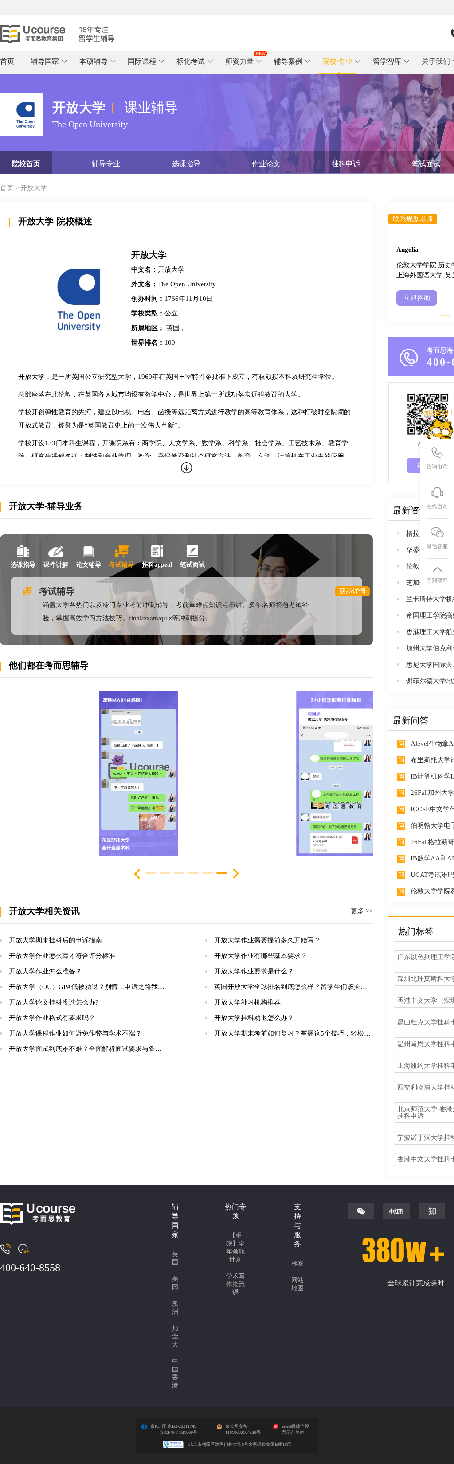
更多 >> (362, 911)
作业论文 (266, 163)
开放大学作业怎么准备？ (45, 971)
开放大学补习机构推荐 (247, 1002)
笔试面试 (426, 163)
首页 (7, 61)
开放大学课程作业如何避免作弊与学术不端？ (75, 1033)
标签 (297, 1263)
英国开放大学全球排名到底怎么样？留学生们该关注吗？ (297, 986)
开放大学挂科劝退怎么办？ (254, 1017)
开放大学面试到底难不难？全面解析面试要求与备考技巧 (92, 1048)
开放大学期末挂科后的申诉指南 (55, 940)
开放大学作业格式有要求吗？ (52, 1017)
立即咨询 (416, 297)
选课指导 (186, 163)
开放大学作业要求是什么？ (254, 971)
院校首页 (26, 163)
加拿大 (175, 1336)
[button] (236, 874)
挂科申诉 (346, 163)
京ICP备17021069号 (178, 1432)
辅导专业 (106, 163)
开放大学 (33, 187)
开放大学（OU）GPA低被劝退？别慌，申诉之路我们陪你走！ (100, 986)
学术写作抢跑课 (235, 1284)
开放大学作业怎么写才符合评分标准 (62, 955)
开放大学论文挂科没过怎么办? (53, 1002)
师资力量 (239, 61)
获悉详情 (352, 591)
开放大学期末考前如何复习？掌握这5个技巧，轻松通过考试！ (305, 1033)
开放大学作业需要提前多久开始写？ (267, 940)
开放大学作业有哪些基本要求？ (260, 955)
